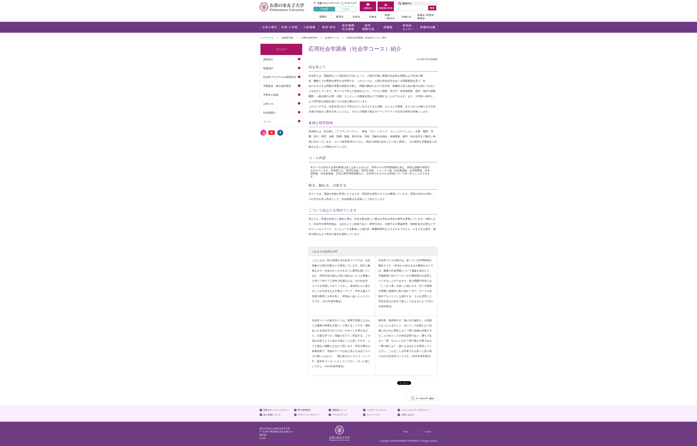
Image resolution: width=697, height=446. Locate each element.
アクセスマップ (339, 415)
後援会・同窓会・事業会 (426, 16)
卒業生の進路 (270, 94)
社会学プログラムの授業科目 (279, 77)
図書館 (388, 27)
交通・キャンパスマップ (326, 3)
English (346, 8)
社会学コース (332, 37)
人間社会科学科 (309, 37)
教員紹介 (268, 68)
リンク (267, 121)
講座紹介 (268, 59)
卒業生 (373, 16)
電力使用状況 (304, 410)
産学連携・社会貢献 (348, 27)
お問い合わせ (407, 415)
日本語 (324, 8)
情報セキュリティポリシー (276, 410)
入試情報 (309, 27)
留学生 (339, 16)
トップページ (267, 37)
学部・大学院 (289, 27)
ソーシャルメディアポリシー (415, 410)
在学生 (356, 16)
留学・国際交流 (368, 27)
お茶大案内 (269, 27)
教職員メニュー (339, 410)
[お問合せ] (368, 6)
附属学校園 (427, 27)
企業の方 (406, 16)
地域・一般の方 (389, 16)
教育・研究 (329, 27)
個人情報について (272, 415)
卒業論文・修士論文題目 (277, 85)
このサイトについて (376, 410)
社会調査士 (269, 112)
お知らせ (268, 103)
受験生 (322, 16)
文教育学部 (287, 37)
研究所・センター (408, 27)
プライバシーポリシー (308, 415)
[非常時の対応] (386, 6)
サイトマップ (349, 3)
